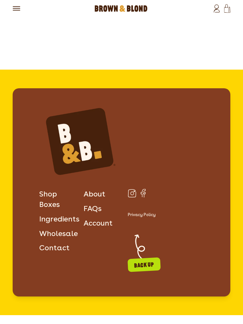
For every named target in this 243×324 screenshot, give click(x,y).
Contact (54, 247)
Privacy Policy (142, 214)
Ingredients (59, 219)
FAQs (93, 208)
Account (98, 223)
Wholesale (58, 233)
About (94, 194)
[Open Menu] (17, 8)
